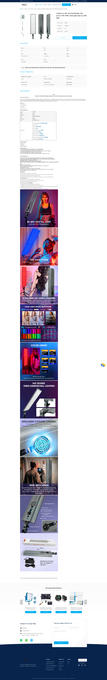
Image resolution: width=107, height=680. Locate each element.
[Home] (24, 4)
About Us (49, 4)
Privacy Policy (34, 678)
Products (40, 4)
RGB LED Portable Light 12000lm (38, 578)
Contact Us (54, 4)
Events (59, 4)
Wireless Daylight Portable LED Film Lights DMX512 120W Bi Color (46, 609)
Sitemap (60, 667)
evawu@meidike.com (26, 630)
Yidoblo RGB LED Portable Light (51, 578)
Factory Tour (61, 663)
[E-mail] (32, 641)
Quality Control (61, 665)
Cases (68, 661)
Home (36, 4)
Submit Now (60, 642)
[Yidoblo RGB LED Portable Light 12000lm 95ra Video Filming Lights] (61, 598)
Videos (45, 4)
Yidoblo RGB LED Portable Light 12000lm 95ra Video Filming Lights (61, 609)
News (68, 663)
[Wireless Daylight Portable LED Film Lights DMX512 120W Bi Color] (46, 598)
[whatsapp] (22, 641)
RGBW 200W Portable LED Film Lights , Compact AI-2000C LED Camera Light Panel (76, 609)
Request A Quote (66, 4)
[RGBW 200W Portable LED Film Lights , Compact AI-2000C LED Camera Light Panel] (76, 598)
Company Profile (61, 661)
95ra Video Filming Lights (26, 578)
